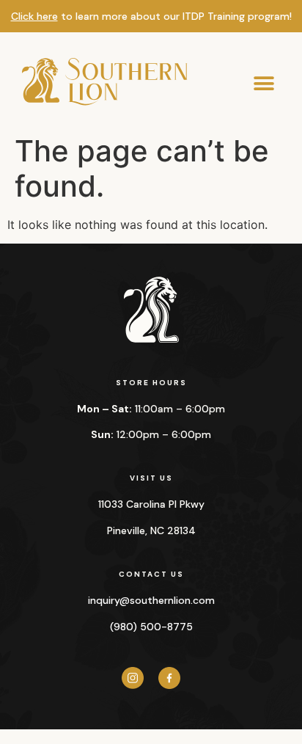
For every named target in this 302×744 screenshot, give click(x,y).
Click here (34, 16)
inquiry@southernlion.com (151, 600)
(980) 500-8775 (151, 626)
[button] (263, 84)
